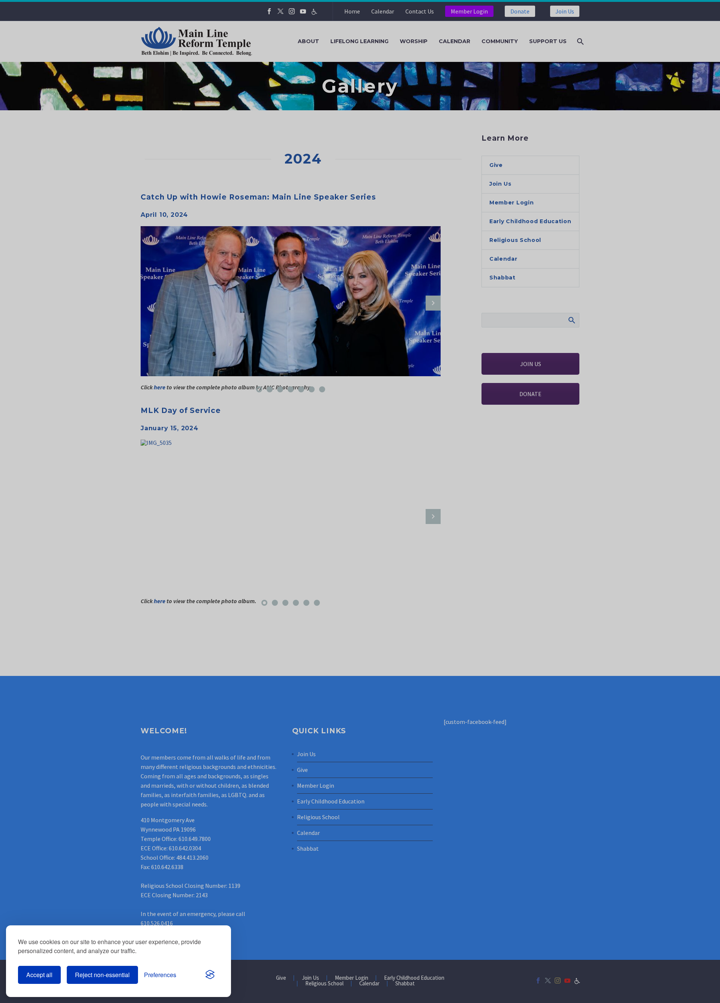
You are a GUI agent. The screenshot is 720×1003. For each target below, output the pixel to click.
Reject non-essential (102, 974)
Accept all (39, 974)
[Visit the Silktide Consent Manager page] (210, 975)
